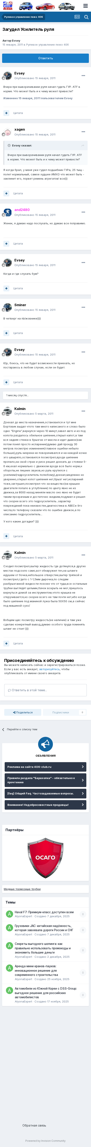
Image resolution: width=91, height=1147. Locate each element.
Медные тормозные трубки (22, 889)
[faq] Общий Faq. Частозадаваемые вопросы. (40, 793)
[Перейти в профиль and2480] (7, 212)
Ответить (45, 58)
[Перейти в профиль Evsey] (7, 76)
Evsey (16, 40)
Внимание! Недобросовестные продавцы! (38, 804)
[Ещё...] (83, 75)
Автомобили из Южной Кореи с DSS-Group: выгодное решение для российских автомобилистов (46, 993)
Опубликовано (34, 78)
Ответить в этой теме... (29, 690)
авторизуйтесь (49, 669)
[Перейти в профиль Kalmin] (7, 411)
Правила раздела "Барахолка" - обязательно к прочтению (41, 780)
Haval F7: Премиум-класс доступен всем (44, 912)
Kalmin (20, 409)
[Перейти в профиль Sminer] (7, 307)
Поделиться (24, 712)
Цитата (18, 113)
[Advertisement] (45, 1063)
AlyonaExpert (23, 916)
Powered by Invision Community (45, 1140)
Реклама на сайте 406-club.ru (29, 766)
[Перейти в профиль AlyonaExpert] (9, 914)
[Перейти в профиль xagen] (7, 132)
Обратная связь (34, 1125)
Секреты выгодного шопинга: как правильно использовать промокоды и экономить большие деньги (43, 948)
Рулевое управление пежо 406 (47, 44)
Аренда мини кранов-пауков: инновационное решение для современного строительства (36, 970)
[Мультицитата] (6, 113)
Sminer (20, 305)
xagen (19, 129)
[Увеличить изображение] (5, 228)
